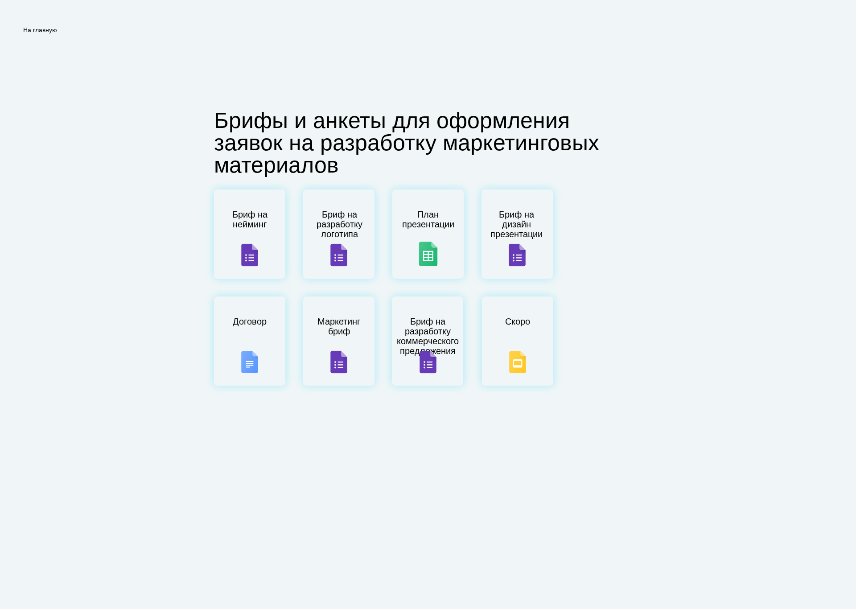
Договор (250, 321)
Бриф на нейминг (250, 219)
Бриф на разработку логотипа (339, 224)
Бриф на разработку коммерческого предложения (428, 336)
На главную (40, 29)
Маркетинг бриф (338, 326)
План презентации (428, 219)
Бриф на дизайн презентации (516, 224)
